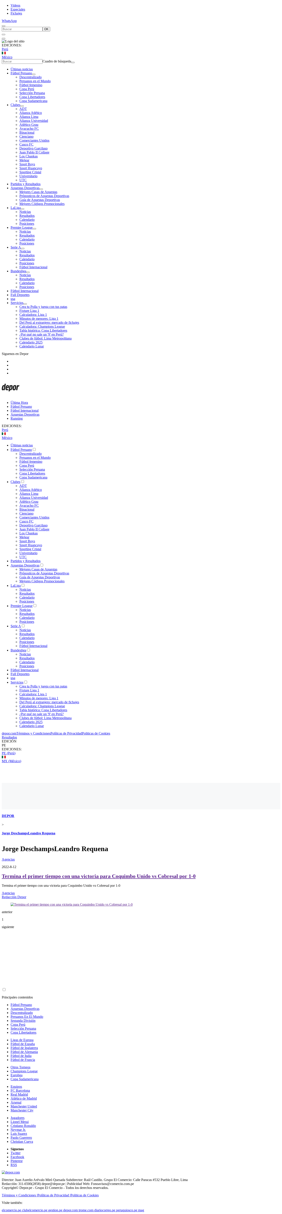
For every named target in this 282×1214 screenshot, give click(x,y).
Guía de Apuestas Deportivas (39, 200)
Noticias (25, 212)
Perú (5, 49)
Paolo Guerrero (21, 1137)
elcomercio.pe (11, 1210)
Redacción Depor (14, 897)
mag (141, 1210)
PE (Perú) (8, 753)
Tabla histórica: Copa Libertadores (43, 330)
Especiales (18, 9)
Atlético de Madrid (24, 1098)
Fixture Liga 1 (29, 311)
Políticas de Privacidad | (53, 1195)
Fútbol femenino (30, 85)
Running (17, 418)
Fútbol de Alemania (24, 1052)
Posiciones (26, 223)
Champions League (24, 1071)
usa (13, 299)
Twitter (15, 1153)
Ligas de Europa (22, 1040)
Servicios (17, 303)
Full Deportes (20, 295)
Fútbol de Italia (21, 1056)
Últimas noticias (22, 69)
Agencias (8, 859)
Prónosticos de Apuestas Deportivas (44, 196)
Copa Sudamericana (33, 101)
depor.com (9, 733)
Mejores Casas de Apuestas (38, 192)
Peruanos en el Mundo (35, 81)
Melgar (24, 160)
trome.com (86, 1210)
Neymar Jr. (18, 1130)
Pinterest (16, 1161)
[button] (141, 745)
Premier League (22, 227)
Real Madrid (19, 1094)
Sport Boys (27, 164)
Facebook (17, 1157)
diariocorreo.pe (104, 1210)
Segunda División (23, 1020)
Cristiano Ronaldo (23, 1126)
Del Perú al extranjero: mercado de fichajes (49, 322)
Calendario (27, 219)
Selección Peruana (32, 93)
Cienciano (26, 136)
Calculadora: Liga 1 (33, 314)
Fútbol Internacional (33, 267)
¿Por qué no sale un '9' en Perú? (41, 334)
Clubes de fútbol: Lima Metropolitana (45, 338)
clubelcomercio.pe (34, 1210)
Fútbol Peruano (21, 73)
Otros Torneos (20, 1067)
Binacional (26, 132)
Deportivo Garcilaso (33, 148)
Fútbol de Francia (23, 1060)
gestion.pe (55, 1210)
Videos (15, 5)
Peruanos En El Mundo (27, 1016)
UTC (23, 180)
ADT (23, 109)
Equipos (16, 1086)
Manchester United (24, 1106)
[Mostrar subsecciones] (33, 74)
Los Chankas (28, 156)
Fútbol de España (23, 1044)
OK (46, 29)
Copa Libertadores (32, 97)
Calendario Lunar (31, 346)
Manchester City (22, 1110)
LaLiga (16, 208)
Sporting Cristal (30, 172)
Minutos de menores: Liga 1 (38, 318)
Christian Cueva (22, 1141)
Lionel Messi (20, 1122)
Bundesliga (18, 271)
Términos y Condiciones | (19, 1195)
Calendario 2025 (31, 342)
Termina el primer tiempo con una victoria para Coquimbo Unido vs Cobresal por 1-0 (99, 876)
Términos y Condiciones (33, 733)
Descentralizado (30, 77)
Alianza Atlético (30, 113)
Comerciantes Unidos (34, 140)
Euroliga (16, 1075)
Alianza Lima (28, 117)
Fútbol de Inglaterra (24, 1048)
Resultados (27, 216)
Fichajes (16, 13)
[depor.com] (10, 395)
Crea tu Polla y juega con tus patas (43, 307)
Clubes (15, 105)
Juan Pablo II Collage (34, 152)
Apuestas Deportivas (25, 188)
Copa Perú (26, 89)
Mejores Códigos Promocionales (42, 204)
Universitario (28, 176)
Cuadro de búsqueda (57, 61)
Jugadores (17, 1118)
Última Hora (19, 402)
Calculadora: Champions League (42, 326)
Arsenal (16, 1102)
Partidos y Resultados (26, 184)
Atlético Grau (28, 124)
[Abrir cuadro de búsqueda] (3, 26)
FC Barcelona (20, 1090)
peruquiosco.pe (126, 1210)
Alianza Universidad (33, 120)
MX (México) (11, 761)
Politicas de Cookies (96, 733)
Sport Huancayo (30, 168)
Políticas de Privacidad (66, 733)
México (7, 57)
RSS (14, 1165)
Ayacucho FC (29, 128)
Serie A (16, 247)
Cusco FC (26, 144)
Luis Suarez (19, 1133)
